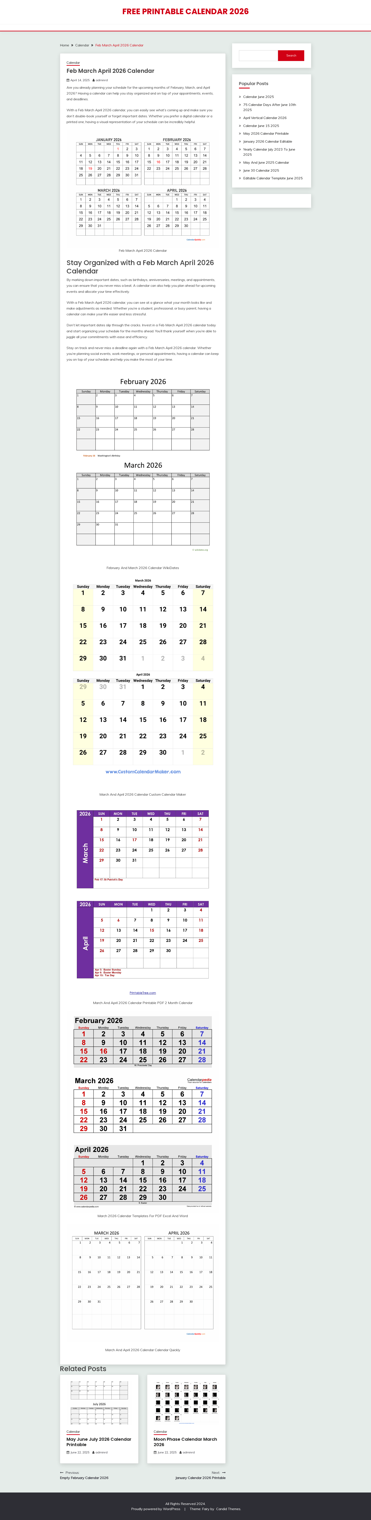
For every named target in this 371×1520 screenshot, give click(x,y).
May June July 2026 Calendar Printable (99, 1442)
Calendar (73, 63)
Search (291, 55)
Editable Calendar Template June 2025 (273, 178)
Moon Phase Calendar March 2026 (185, 1442)
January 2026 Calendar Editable (267, 141)
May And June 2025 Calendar (266, 162)
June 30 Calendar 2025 (261, 170)
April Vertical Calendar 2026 (265, 118)
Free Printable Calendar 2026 (185, 11)
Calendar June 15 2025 (261, 126)
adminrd (102, 80)
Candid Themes (228, 1509)
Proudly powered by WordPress (156, 1509)
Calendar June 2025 (258, 97)
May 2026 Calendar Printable (266, 133)
